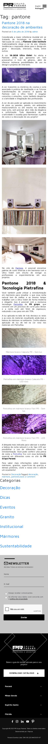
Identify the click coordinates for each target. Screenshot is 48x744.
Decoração (16, 474)
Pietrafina (18, 304)
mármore (6, 476)
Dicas (5, 497)
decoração (33, 474)
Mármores (9, 536)
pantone (15, 476)
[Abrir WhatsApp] (41, 737)
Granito (7, 516)
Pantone (19, 268)
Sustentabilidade (16, 545)
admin (35, 31)
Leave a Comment (27, 476)
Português (39, 8)
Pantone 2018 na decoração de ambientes (22, 25)
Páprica (30, 731)
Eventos (7, 507)
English (38, 6)
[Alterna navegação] (44, 6)
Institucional (11, 526)
